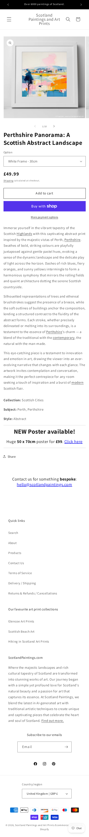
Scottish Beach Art (21, 631)
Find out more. (52, 720)
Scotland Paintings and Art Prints (34, 825)
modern (77, 382)
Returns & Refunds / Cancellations (32, 593)
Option (8, 152)
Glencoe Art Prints (21, 621)
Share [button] (12, 456)
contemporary (64, 337)
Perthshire (72, 239)
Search (13, 533)
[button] (9, 19)
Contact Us (16, 563)
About (12, 543)
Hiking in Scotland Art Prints (28, 641)
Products (14, 553)
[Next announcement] (81, 4)
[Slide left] (35, 126)
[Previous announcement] (8, 4)
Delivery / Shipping (22, 583)
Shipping (8, 180)
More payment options (44, 217)
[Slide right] (54, 126)
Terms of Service (20, 573)
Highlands (24, 233)
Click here (73, 441)
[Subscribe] (66, 747)
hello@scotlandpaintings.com (44, 484)
